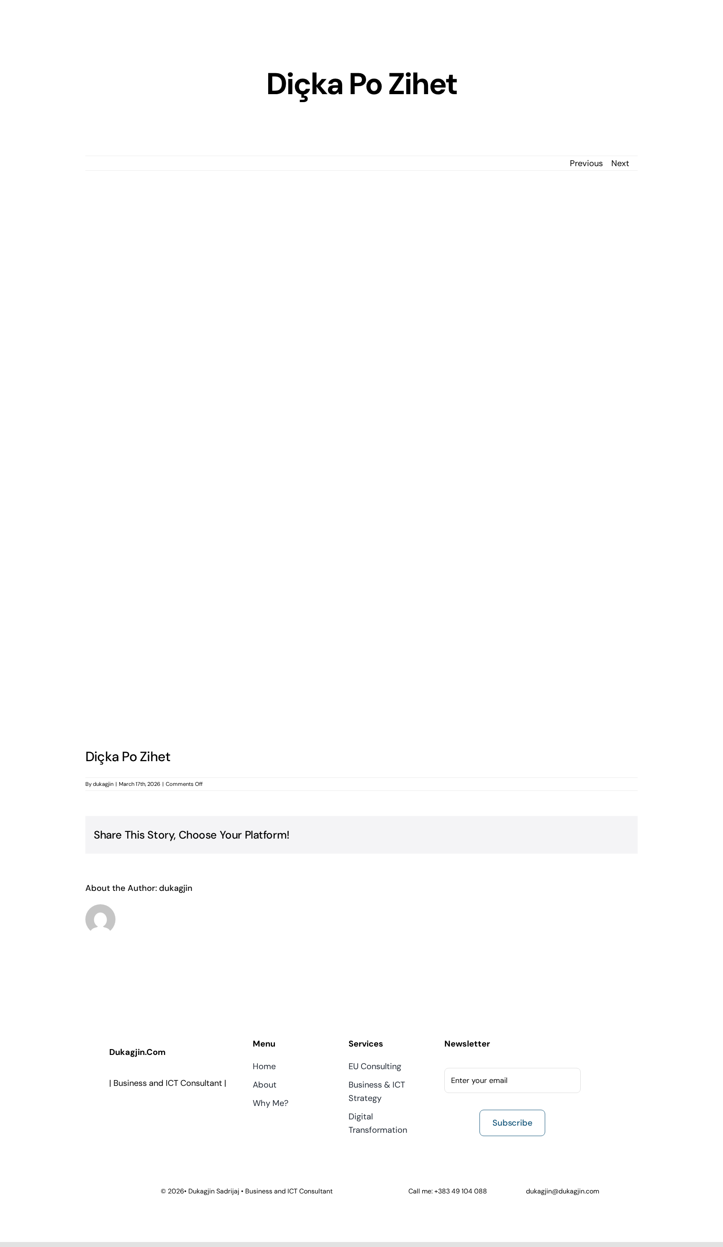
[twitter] (131, 1109)
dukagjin (103, 784)
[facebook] (113, 1109)
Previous (586, 163)
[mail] (184, 1109)
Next (620, 163)
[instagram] (149, 1109)
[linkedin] (166, 1109)
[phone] (201, 1109)
